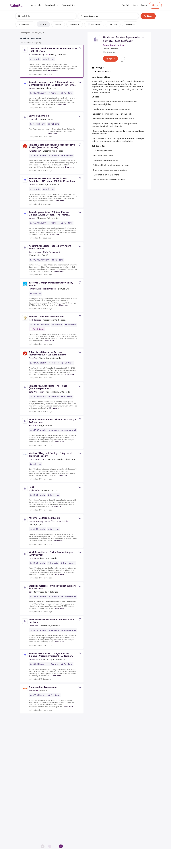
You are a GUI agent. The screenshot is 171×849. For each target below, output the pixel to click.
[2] (61, 846)
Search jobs (25, 33)
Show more (53, 71)
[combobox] (48, 16)
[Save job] (80, 48)
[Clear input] (135, 16)
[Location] (106, 16)
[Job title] (46, 16)
